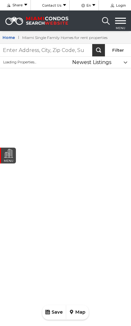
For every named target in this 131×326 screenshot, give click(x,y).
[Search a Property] (105, 21)
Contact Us (51, 5)
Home (9, 37)
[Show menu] (120, 21)
